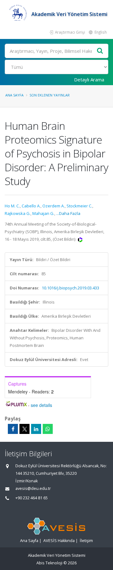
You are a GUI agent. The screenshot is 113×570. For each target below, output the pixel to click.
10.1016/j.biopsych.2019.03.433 (70, 288)
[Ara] (100, 51)
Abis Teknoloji (49, 563)
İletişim (86, 540)
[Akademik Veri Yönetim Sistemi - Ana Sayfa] (18, 14)
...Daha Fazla (68, 213)
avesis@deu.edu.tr (33, 488)
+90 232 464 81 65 (31, 498)
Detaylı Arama (89, 79)
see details (41, 405)
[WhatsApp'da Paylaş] (48, 429)
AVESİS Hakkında (59, 540)
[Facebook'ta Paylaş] (13, 429)
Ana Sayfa (14, 95)
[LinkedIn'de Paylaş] (36, 429)
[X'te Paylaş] (24, 429)
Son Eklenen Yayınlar (50, 95)
